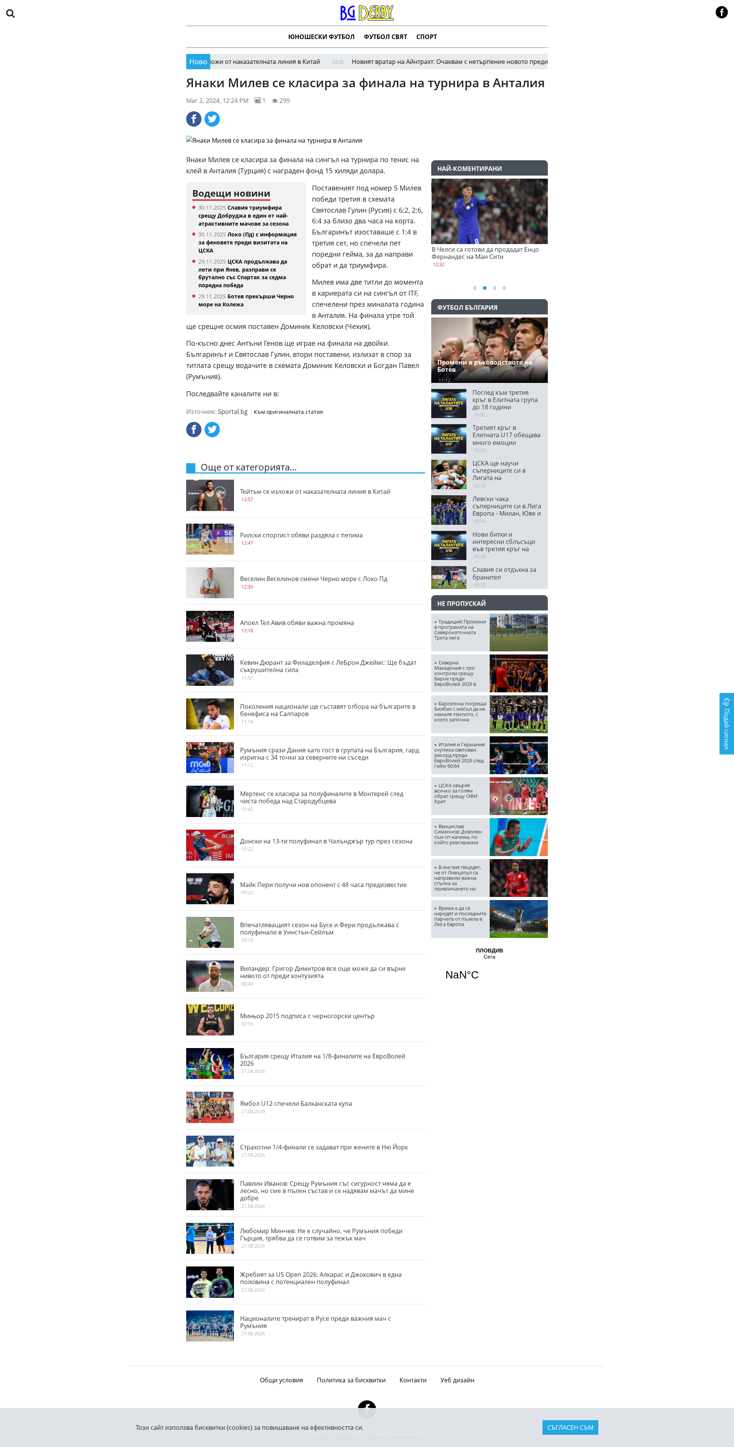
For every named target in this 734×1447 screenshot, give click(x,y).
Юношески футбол (321, 37)
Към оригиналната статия (288, 412)
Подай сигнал (727, 728)
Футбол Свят (385, 37)
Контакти (413, 1380)
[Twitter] (212, 119)
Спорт (426, 37)
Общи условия (281, 1380)
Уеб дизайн (457, 1380)
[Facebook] (193, 119)
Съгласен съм (570, 1427)
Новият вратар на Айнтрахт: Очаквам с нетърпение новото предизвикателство (423, 61)
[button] (10, 13)
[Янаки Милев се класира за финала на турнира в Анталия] (367, 140)
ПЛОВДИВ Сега (489, 969)
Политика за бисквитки (351, 1380)
